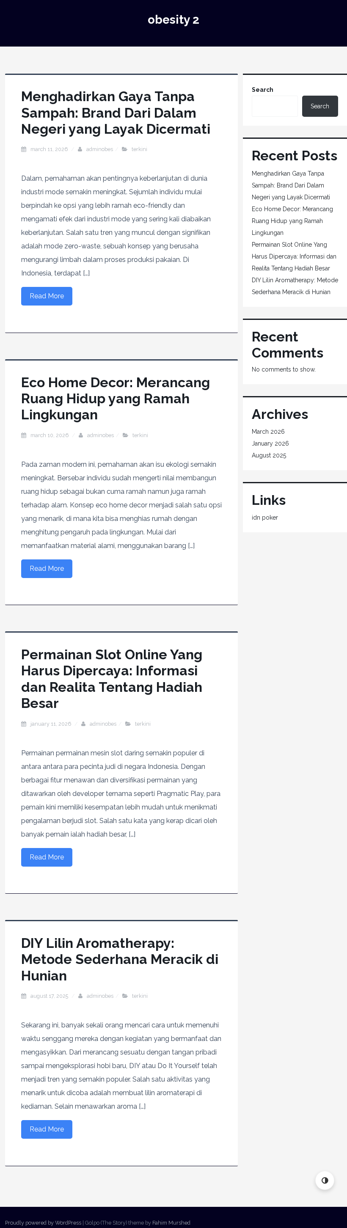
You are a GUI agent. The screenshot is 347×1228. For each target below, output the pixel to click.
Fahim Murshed (171, 1223)
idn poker (265, 517)
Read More (47, 296)
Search (262, 89)
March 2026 (268, 431)
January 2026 (270, 443)
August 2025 (269, 455)
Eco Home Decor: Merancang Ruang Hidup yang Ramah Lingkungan (115, 398)
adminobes (99, 149)
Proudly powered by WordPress (43, 1223)
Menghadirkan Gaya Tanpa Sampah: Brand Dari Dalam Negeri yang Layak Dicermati (115, 112)
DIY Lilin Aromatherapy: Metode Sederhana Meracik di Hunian (119, 959)
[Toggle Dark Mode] (324, 1180)
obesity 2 (173, 20)
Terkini (139, 149)
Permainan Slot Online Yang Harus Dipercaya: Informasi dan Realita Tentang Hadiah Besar (111, 679)
